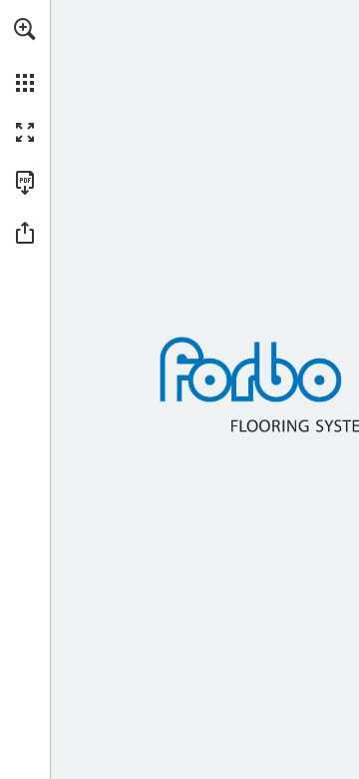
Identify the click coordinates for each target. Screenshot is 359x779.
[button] (25, 29)
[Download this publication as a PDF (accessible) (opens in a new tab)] (25, 183)
